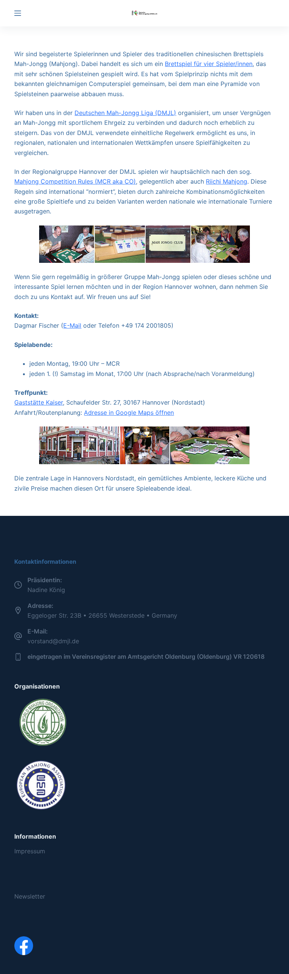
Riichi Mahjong (226, 181)
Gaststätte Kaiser (38, 402)
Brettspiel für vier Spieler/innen (208, 63)
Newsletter (29, 896)
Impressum (29, 851)
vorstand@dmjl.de (53, 641)
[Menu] (17, 13)
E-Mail (72, 325)
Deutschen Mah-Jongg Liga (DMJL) (125, 113)
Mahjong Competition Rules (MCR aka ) (75, 181)
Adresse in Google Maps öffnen (129, 412)
